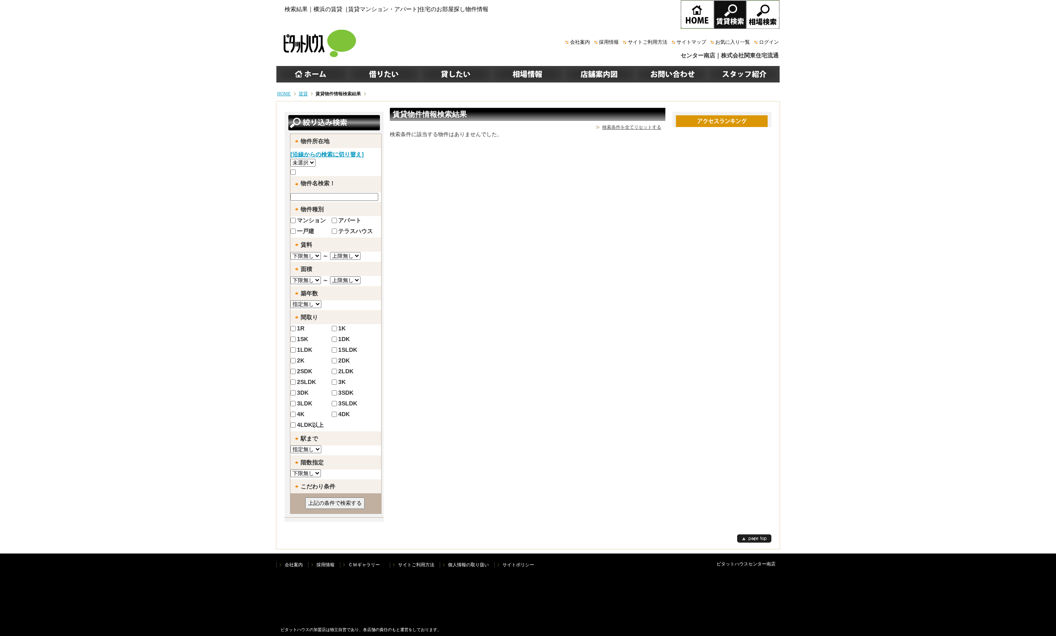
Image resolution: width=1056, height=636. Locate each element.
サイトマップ (691, 42)
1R (300, 328)
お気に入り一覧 (732, 42)
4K (300, 414)
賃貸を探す (730, 14)
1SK (302, 339)
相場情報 (527, 74)
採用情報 (609, 42)
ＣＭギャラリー (366, 564)
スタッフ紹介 (743, 74)
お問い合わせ (671, 74)
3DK (303, 392)
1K (342, 328)
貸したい (456, 74)
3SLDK (347, 403)
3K (342, 382)
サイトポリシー (518, 564)
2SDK (304, 371)
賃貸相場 (763, 14)
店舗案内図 (599, 74)
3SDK (346, 392)
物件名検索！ (318, 183)
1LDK (304, 349)
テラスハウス (355, 231)
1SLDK (347, 349)
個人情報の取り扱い (468, 564)
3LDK (304, 403)
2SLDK (306, 382)
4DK (344, 414)
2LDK (346, 371)
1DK (344, 339)
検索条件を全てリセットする (631, 127)
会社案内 (580, 42)
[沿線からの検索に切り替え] (327, 154)
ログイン (769, 42)
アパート (349, 220)
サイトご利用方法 (647, 42)
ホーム (312, 74)
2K (300, 360)
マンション (311, 220)
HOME (697, 14)
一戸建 (305, 231)
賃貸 (303, 93)
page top (754, 538)
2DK (344, 360)
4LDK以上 (310, 425)
